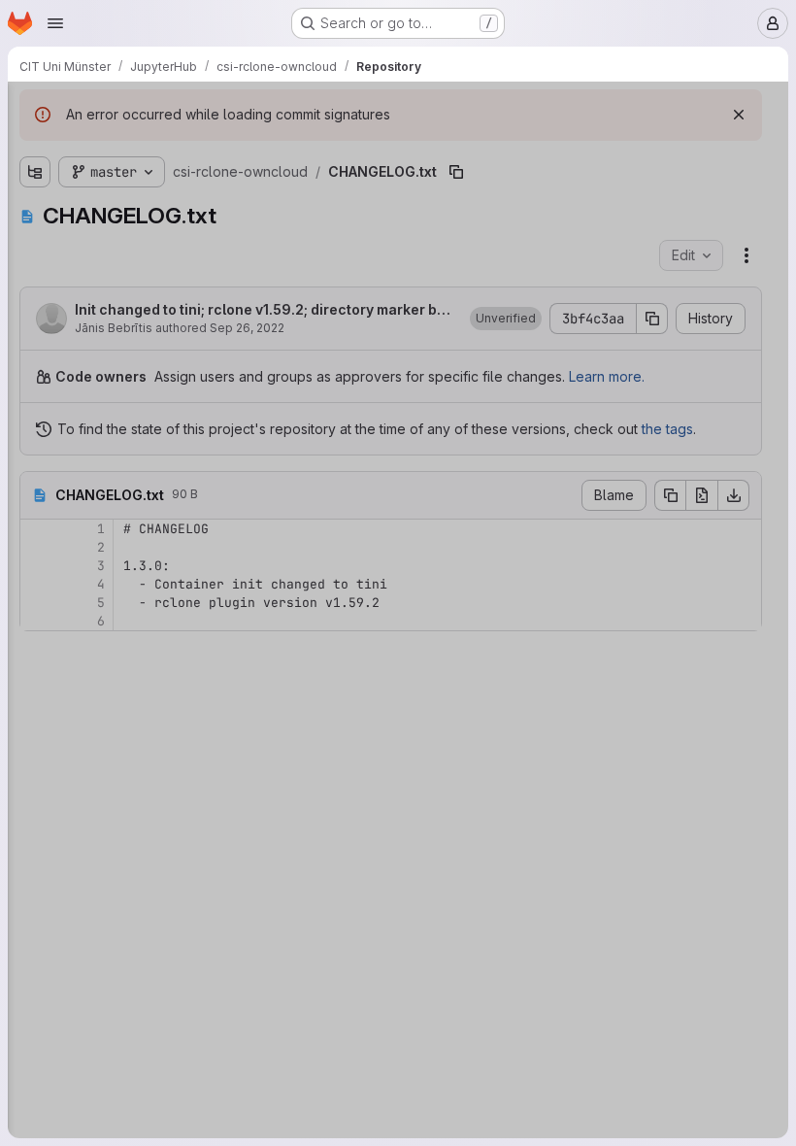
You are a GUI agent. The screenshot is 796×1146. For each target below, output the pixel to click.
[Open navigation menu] (55, 23)
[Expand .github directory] (35, 181)
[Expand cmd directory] (35, 212)
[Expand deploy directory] (35, 243)
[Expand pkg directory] (35, 306)
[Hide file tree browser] (34, 108)
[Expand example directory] (35, 274)
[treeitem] (161, 181)
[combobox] (159, 147)
